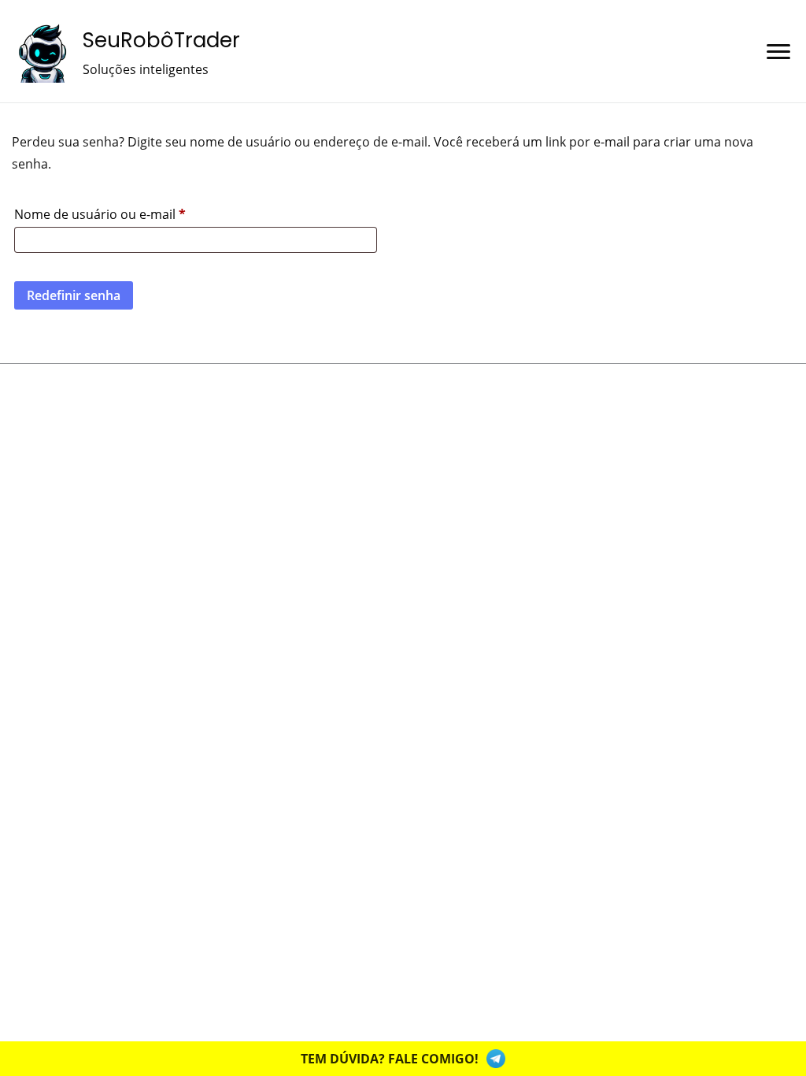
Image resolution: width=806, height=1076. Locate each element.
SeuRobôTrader (161, 40)
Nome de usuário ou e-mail (134, 212)
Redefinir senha (73, 295)
